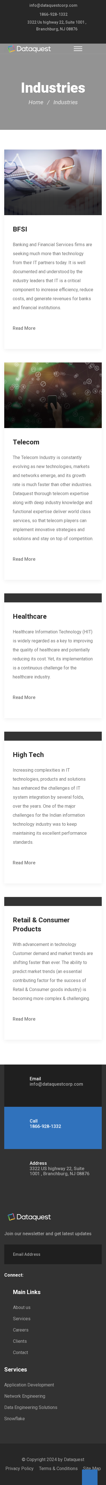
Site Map (92, 1468)
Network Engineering (24, 1396)
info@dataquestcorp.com (53, 5)
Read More (24, 328)
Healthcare (30, 616)
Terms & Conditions (58, 1468)
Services (22, 1318)
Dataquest (74, 1459)
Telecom (26, 442)
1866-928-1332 (53, 14)
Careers (21, 1330)
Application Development (29, 1385)
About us (22, 1307)
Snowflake (14, 1418)
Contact (20, 1352)
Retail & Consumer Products (41, 924)
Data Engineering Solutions (30, 1407)
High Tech (28, 755)
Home (36, 102)
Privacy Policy (19, 1468)
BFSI (20, 229)
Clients (20, 1341)
